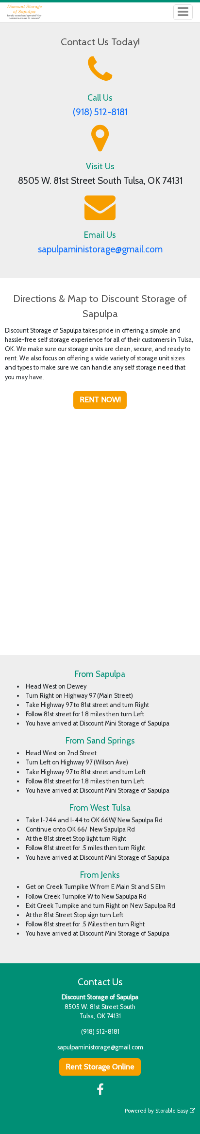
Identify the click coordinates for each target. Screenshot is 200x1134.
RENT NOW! (100, 399)
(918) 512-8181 (100, 112)
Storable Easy (172, 1110)
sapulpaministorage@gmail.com (100, 249)
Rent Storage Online (100, 1066)
